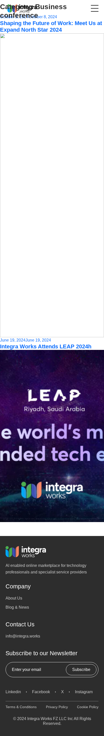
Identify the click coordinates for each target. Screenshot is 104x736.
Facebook (41, 692)
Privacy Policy (57, 707)
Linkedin (13, 692)
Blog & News (17, 607)
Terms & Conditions (21, 707)
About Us (14, 598)
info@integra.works (23, 636)
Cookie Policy (87, 707)
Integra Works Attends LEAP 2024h (45, 346)
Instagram (84, 692)
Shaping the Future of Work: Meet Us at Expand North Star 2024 (51, 26)
